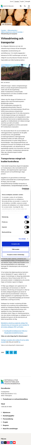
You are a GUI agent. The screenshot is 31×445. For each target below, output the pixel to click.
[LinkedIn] (11, 442)
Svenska (17, 1)
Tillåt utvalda (15, 249)
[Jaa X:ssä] (11, 352)
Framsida (3, 30)
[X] (5, 442)
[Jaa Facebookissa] (7, 352)
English (22, 1)
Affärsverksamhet (12, 30)
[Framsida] (21, 6)
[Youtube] (14, 442)
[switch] (26, 222)
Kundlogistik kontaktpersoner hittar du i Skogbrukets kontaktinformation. (15, 332)
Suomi (11, 1)
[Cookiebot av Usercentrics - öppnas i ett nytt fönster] (22, 189)
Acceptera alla (15, 244)
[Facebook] (2, 442)
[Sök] (25, 6)
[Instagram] (8, 442)
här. (19, 342)
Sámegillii (27, 1)
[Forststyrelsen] (7, 6)
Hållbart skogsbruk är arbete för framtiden (12, 32)
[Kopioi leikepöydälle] (15, 352)
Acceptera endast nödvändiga (15, 254)
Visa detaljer (22, 238)
